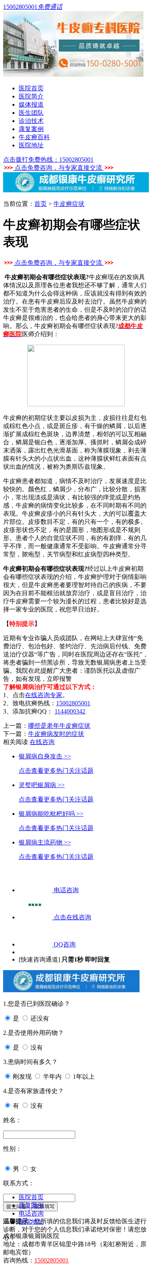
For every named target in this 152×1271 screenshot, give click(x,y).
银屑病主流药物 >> (45, 842)
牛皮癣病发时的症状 (56, 733)
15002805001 (73, 703)
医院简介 (31, 96)
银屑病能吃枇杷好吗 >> (51, 813)
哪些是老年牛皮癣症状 (59, 725)
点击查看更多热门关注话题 (56, 770)
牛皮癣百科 (34, 137)
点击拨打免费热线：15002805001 (48, 159)
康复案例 (31, 129)
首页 (40, 203)
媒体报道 (31, 104)
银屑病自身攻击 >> (45, 756)
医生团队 (31, 112)
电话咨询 (31, 1213)
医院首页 (31, 88)
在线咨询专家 (43, 695)
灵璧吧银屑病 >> (42, 785)
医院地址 (31, 145)
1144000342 (70, 711)
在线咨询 (42, 742)
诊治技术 (31, 120)
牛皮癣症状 (69, 203)
